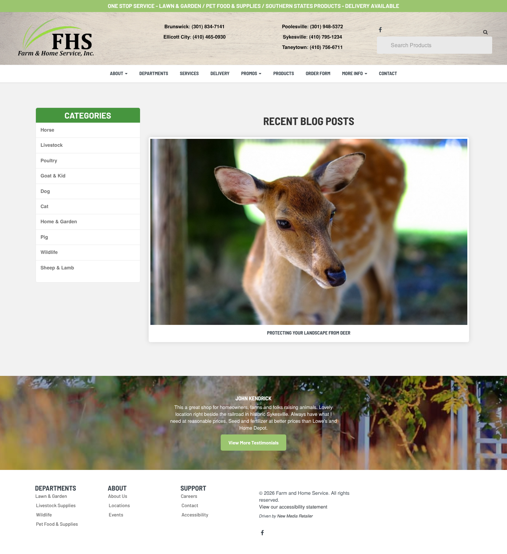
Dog (45, 191)
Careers (189, 496)
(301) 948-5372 (326, 26)
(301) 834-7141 (208, 26)
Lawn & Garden (51, 496)
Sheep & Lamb (57, 267)
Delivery (219, 73)
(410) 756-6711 (326, 47)
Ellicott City (176, 36)
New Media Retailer (295, 516)
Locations (119, 505)
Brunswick (176, 26)
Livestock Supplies (56, 505)
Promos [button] (249, 73)
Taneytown (294, 47)
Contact (388, 73)
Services (189, 73)
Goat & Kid (53, 175)
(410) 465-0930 (209, 36)
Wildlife (49, 252)
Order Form (318, 73)
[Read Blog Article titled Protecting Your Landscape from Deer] (308, 232)
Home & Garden (59, 221)
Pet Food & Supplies (57, 524)
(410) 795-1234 (325, 36)
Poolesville (294, 26)
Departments (153, 73)
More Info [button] (353, 73)
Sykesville (294, 36)
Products (283, 73)
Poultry (49, 160)
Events (116, 514)
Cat (45, 206)
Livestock (52, 145)
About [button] (117, 73)
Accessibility (194, 514)
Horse (47, 129)
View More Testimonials (253, 442)
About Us (117, 496)
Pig (44, 237)
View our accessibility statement (293, 506)
